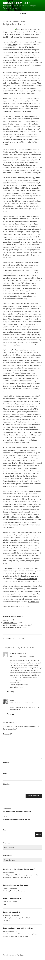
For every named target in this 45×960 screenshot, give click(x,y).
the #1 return (26, 134)
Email (5, 773)
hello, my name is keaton (12, 628)
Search (6, 830)
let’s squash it (15, 899)
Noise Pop (12, 44)
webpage (22, 124)
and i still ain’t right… (25, 928)
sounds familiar (17, 3)
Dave (23, 21)
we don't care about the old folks (15, 625)
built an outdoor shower (20, 885)
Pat (4, 912)
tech (18, 638)
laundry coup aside (10, 622)
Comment (7, 734)
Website (6, 784)
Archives (6, 843)
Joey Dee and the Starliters (27, 579)
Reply (12, 692)
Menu (24, 13)
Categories (7, 855)
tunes (23, 638)
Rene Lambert (9, 928)
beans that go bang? (26, 869)
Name (6, 763)
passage (6, 620)
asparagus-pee (33, 602)
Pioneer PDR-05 (20, 83)
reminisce (10, 638)
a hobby (32, 576)
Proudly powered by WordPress (13, 955)
